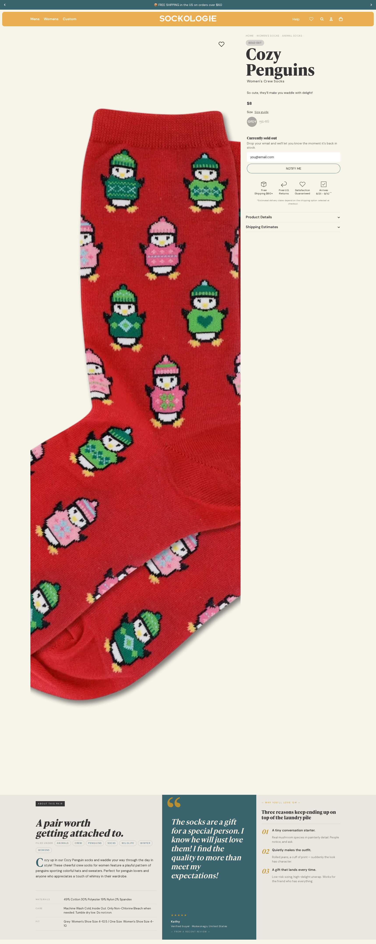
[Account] (331, 19)
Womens (43, 850)
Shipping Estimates (262, 227)
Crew (78, 843)
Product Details (259, 217)
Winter (145, 843)
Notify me (293, 169)
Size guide (262, 112)
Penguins (95, 843)
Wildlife (128, 843)
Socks (112, 843)
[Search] (322, 19)
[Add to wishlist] (221, 44)
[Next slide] (371, 5)
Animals (63, 843)
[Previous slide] (5, 5)
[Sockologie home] (188, 19)
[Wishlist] (311, 19)
